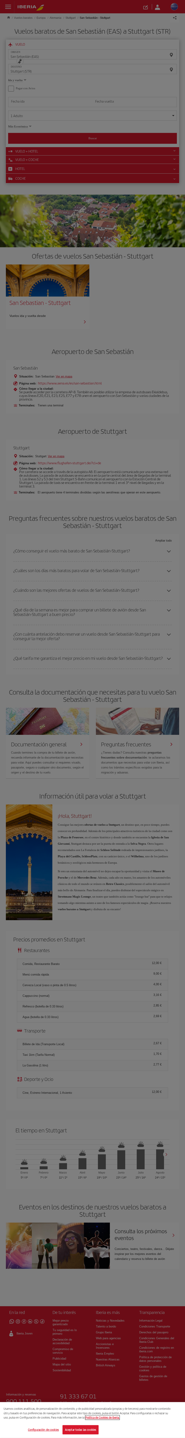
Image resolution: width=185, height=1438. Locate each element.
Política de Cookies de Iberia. (102, 1417)
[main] (92, 1420)
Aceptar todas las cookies (80, 1429)
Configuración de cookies (43, 1429)
